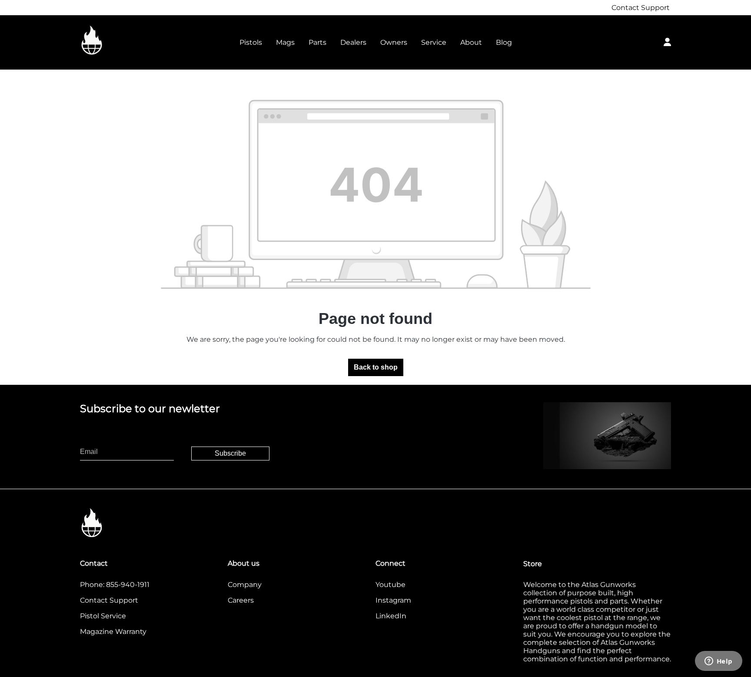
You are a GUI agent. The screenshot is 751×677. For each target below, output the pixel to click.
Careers (241, 600)
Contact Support (640, 7)
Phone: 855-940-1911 (115, 584)
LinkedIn (391, 616)
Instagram (393, 600)
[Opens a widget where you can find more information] (718, 662)
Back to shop (376, 367)
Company (245, 584)
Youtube (390, 584)
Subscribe (230, 453)
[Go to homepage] (123, 40)
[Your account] (667, 40)
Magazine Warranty (113, 631)
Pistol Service (103, 616)
